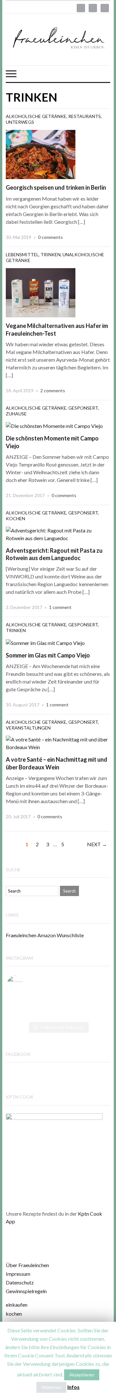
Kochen (15, 518)
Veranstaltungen (28, 727)
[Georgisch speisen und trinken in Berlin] (40, 154)
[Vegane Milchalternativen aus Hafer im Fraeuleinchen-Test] (40, 292)
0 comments (50, 237)
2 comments (52, 390)
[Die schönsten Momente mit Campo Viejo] (54, 425)
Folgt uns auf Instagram (62, 1027)
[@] (25, 983)
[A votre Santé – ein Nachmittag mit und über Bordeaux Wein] (58, 742)
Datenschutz (20, 1282)
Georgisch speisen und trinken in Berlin (56, 187)
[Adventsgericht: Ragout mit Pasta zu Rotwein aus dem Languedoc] (58, 534)
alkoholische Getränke (36, 116)
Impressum (18, 1274)
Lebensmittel (22, 254)
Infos (73, 1387)
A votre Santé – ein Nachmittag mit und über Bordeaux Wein (56, 763)
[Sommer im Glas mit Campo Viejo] (45, 642)
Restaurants (84, 116)
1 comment (60, 607)
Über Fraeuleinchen (27, 1265)
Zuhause (16, 413)
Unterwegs (20, 122)
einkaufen (16, 1305)
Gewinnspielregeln (26, 1291)
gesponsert (83, 408)
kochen (14, 1314)
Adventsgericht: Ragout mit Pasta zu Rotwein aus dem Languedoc (54, 554)
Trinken (51, 254)
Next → (97, 844)
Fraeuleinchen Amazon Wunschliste (45, 935)
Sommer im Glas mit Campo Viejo (48, 655)
